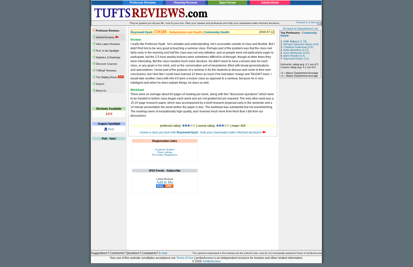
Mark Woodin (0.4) (294, 55)
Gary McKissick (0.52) (296, 52)
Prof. (111, 129)
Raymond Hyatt (141, 32)
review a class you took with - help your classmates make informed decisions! (201, 132)
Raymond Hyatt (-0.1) (296, 58)
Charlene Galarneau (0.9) (298, 47)
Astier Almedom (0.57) (296, 50)
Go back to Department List (300, 28)
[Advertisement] (265, 13)
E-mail (163, 253)
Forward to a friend (307, 22)
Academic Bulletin (164, 149)
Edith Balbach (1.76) (295, 41)
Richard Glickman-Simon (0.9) (301, 44)
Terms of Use (184, 258)
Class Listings (164, 152)
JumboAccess (211, 261)
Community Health (216, 32)
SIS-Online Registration (165, 154)
